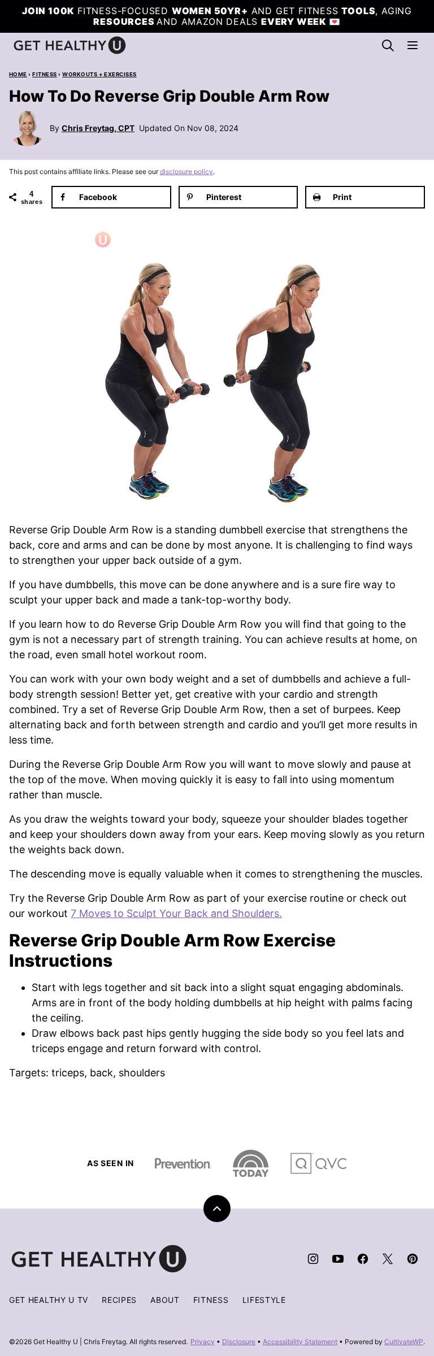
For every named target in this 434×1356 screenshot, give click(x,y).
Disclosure (238, 1341)
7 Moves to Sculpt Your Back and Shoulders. (176, 913)
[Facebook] (362, 1258)
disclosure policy (186, 171)
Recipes (119, 1300)
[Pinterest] (412, 1258)
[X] (387, 1258)
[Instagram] (313, 1258)
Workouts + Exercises (99, 74)
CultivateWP (403, 1341)
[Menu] (412, 45)
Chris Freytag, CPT (98, 128)
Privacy (202, 1341)
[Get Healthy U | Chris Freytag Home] (70, 45)
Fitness (44, 74)
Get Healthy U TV (48, 1300)
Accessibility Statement (300, 1341)
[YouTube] (338, 1258)
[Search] (387, 45)
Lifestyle (264, 1300)
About (165, 1300)
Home (18, 74)
